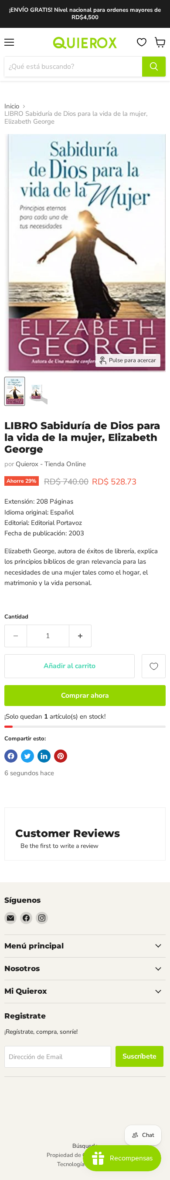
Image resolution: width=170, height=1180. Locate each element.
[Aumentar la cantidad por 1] (80, 636)
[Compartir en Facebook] (10, 756)
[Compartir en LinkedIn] (44, 756)
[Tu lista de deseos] (141, 42)
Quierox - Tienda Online (51, 464)
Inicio (11, 106)
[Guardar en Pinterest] (60, 756)
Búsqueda (85, 1146)
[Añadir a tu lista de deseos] (154, 666)
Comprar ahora (85, 695)
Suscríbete (139, 1056)
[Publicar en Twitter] (27, 756)
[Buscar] (154, 67)
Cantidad (16, 617)
